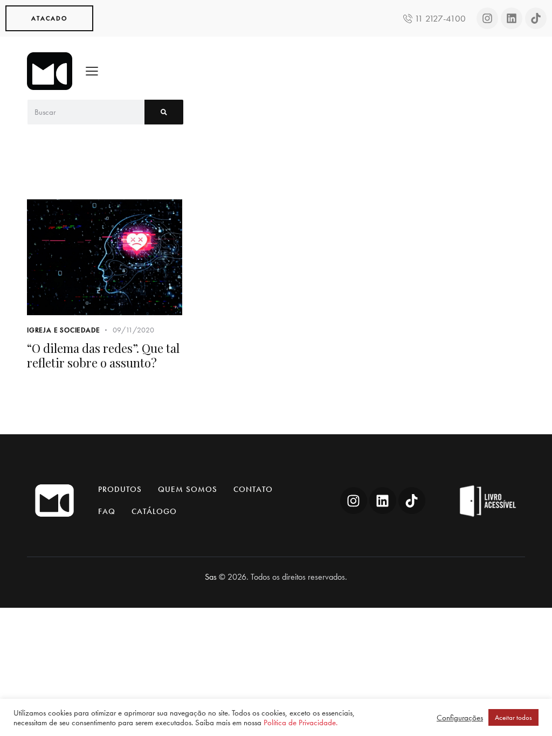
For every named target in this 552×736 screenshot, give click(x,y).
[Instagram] (487, 18)
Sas (211, 576)
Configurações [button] (460, 718)
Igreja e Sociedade (63, 330)
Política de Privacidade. (300, 722)
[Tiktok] (536, 18)
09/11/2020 (133, 330)
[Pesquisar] (163, 112)
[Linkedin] (511, 18)
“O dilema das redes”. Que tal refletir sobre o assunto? (103, 355)
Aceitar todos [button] (513, 717)
